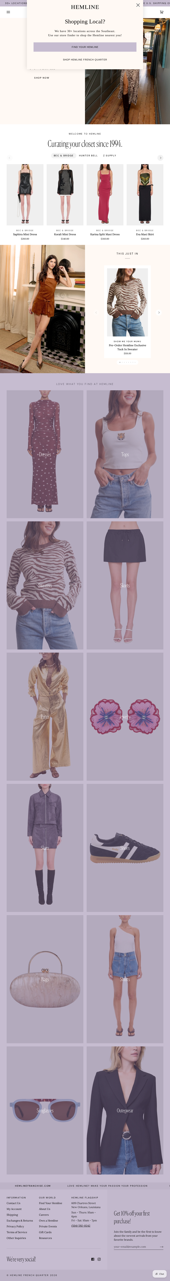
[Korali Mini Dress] (65, 194)
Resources (45, 1238)
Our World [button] (47, 1197)
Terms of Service (17, 1232)
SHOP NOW (41, 77)
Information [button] (16, 1197)
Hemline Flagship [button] (84, 1197)
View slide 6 (130, 362)
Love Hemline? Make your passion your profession (78, 1185)
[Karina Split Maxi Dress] (105, 194)
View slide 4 (126, 362)
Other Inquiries (16, 1238)
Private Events (48, 1226)
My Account (14, 1209)
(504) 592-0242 (80, 1225)
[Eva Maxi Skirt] (145, 194)
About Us (44, 1209)
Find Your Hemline (50, 1203)
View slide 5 (128, 362)
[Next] (160, 158)
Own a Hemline (48, 1220)
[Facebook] (92, 1259)
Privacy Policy (15, 1226)
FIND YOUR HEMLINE (85, 47)
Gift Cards (45, 1232)
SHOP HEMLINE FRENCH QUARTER (85, 59)
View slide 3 (124, 362)
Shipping (12, 1214)
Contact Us (13, 1203)
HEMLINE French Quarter (29, 1275)
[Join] (159, 1246)
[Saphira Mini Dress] (25, 194)
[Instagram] (99, 1259)
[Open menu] (12, 12)
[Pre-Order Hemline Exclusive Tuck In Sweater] (127, 302)
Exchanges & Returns (20, 1220)
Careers (44, 1214)
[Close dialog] (138, 5)
